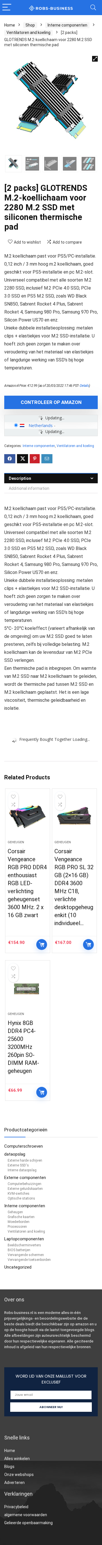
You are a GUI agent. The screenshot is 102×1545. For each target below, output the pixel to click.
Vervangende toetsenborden (29, 1260)
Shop (30, 25)
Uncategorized (17, 1267)
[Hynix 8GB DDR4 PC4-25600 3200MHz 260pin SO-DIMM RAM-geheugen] (27, 988)
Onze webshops (19, 1474)
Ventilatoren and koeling (28, 32)
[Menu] (7, 7)
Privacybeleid (16, 1506)
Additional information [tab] (29, 488)
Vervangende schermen (26, 1255)
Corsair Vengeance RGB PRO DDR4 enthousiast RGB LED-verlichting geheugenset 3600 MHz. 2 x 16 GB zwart (27, 883)
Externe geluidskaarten (25, 1189)
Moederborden (18, 1222)
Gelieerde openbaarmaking (28, 1522)
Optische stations (21, 1198)
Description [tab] (20, 478)
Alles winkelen (17, 1458)
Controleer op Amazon (51, 402)
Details (84, 386)
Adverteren (14, 1482)
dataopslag (14, 1154)
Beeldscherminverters (24, 1245)
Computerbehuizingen (24, 1184)
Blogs (9, 1466)
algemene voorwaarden (25, 1514)
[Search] (93, 7)
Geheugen (16, 842)
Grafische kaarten (21, 1217)
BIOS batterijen (19, 1250)
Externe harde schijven (25, 1160)
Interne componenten (67, 25)
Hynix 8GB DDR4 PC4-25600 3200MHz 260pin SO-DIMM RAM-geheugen (23, 1047)
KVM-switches (18, 1194)
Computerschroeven (23, 1146)
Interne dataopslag (22, 1170)
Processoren (17, 1227)
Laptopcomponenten (24, 1238)
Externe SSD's (18, 1165)
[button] (95, 59)
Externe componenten (25, 1177)
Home (9, 25)
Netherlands (41, 425)
